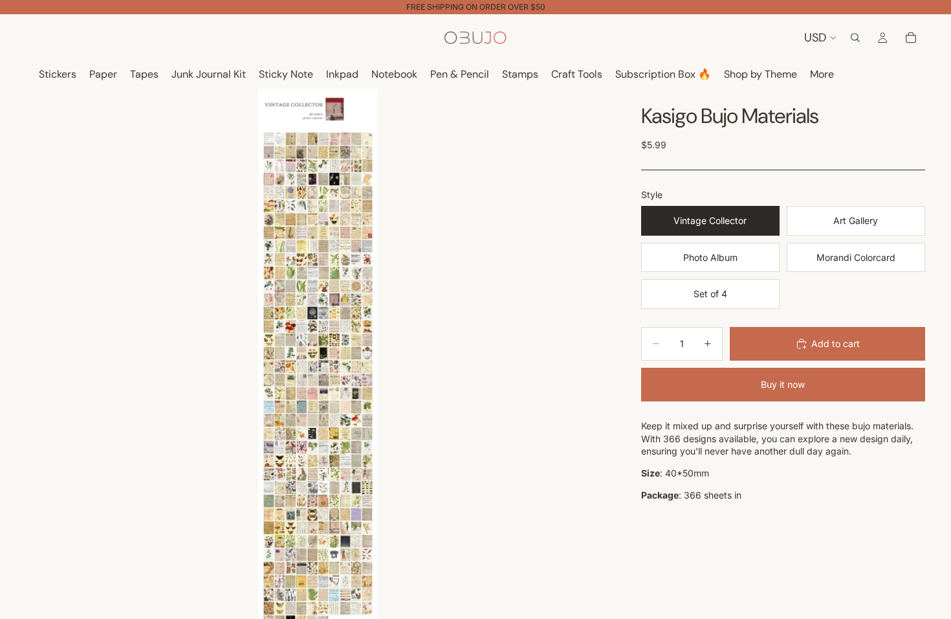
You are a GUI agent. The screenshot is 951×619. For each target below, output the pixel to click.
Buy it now (783, 384)
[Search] (855, 37)
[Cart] (911, 37)
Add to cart (835, 343)
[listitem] (821, 75)
